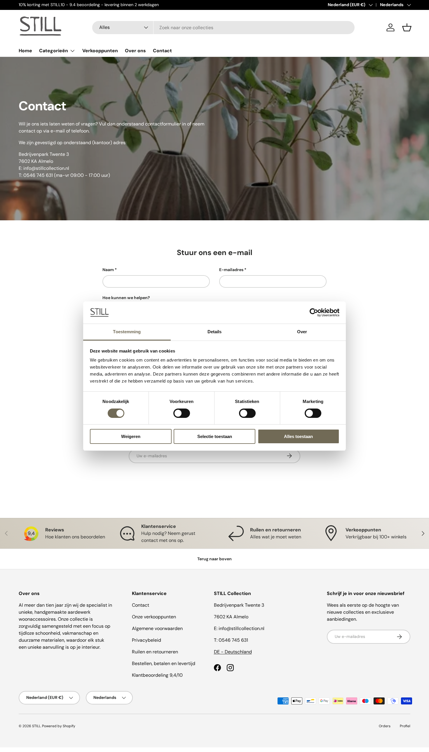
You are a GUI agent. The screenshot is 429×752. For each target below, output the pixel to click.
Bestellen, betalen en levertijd (163, 663)
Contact (162, 51)
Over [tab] (302, 331)
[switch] (181, 413)
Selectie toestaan (214, 436)
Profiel (405, 726)
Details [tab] (214, 331)
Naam (108, 269)
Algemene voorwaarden (157, 628)
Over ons (135, 51)
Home (25, 51)
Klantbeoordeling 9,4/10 (157, 675)
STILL (36, 726)
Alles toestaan (298, 436)
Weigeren (130, 436)
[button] (406, 27)
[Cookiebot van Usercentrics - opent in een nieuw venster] (313, 312)
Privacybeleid (146, 640)
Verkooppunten (100, 51)
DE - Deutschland (233, 652)
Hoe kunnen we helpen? (126, 297)
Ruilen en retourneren (155, 652)
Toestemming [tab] (127, 331)
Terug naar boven (214, 558)
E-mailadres (231, 269)
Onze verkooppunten (154, 617)
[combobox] (223, 27)
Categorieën (53, 51)
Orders (384, 726)
